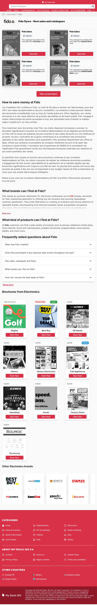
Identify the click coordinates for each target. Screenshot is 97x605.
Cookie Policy (73, 555)
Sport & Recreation (14, 535)
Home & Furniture (60, 10)
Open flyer (34, 54)
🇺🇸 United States (9, 579)
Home (9, 10)
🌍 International (39, 579)
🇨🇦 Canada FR (8, 575)
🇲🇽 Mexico (37, 575)
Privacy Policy (12, 560)
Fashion (40, 535)
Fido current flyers (48, 94)
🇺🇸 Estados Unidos (72, 575)
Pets (38, 540)
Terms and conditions (77, 560)
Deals (16, 10)
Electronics (43, 10)
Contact (9, 555)
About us (40, 555)
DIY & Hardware (78, 10)
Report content (43, 560)
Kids (69, 535)
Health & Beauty (74, 530)
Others (70, 540)
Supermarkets (28, 10)
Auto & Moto (11, 540)
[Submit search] (93, 6)
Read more (6, 213)
